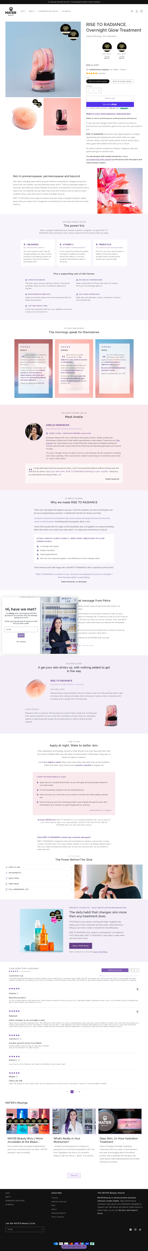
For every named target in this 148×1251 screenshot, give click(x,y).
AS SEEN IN (9, 1204)
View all (74, 1176)
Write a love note (115, 970)
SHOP (7, 1193)
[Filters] (131, 970)
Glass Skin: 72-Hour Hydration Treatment (119, 1140)
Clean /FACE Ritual (100, 952)
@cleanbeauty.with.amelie (98, 160)
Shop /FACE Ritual (81, 946)
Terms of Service (57, 1217)
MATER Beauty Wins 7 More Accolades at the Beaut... (25, 1140)
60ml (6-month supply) (122, 81)
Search (54, 1209)
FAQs (53, 1205)
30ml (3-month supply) (98, 81)
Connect (54, 1198)
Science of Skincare (58, 1201)
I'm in (21, 635)
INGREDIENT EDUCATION (14, 1201)
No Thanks (21, 641)
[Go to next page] (80, 1091)
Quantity (89, 86)
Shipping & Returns (58, 1213)
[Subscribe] (42, 1229)
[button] (23, 11)
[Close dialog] (75, 600)
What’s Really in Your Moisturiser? (67, 1140)
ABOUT (8, 1197)
